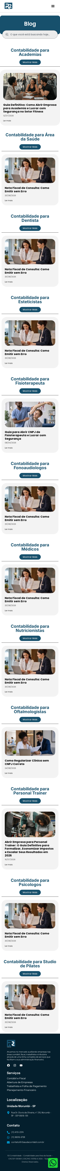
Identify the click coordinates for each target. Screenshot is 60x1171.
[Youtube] (21, 1065)
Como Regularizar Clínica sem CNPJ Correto (27, 762)
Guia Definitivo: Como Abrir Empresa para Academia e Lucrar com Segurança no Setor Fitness (29, 108)
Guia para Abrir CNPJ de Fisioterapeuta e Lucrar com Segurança (25, 435)
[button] (52, 6)
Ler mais (7, 120)
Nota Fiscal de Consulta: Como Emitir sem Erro (27, 189)
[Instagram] (15, 1065)
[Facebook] (8, 1065)
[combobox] (30, 34)
